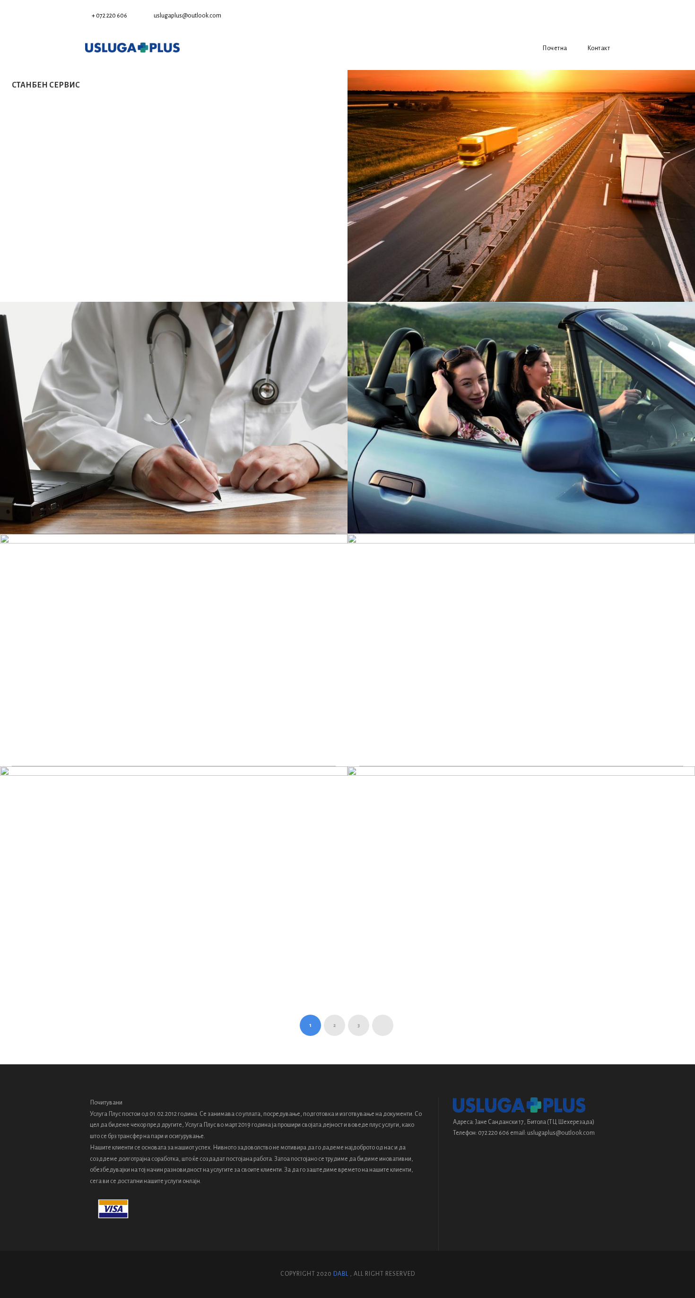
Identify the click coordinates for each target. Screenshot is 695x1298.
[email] (592, 15)
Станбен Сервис (46, 85)
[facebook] (607, 15)
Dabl (340, 1274)
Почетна (554, 48)
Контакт (598, 48)
